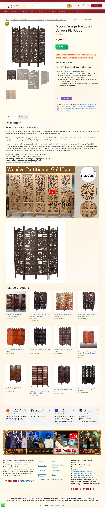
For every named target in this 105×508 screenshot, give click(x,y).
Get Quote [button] (96, 5)
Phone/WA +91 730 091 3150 (83, 475)
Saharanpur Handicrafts (76, 109)
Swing (42, 11)
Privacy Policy (55, 505)
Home (7, 20)
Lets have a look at (70, 71)
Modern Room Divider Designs (56, 20)
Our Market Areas (44, 479)
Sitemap (62, 505)
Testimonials (42, 470)
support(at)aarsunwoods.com (82, 471)
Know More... (16, 475)
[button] (47, 25)
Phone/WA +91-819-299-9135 (83, 473)
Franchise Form (57, 479)
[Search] (69, 6)
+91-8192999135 (89, 1)
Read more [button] (58, 424)
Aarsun (67, 111)
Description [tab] (12, 117)
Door (72, 11)
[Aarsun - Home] (8, 5)
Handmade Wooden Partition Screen (52, 144)
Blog (79, 11)
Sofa (33, 11)
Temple (15, 11)
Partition (24, 11)
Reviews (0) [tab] (23, 117)
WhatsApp (61, 47)
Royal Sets (63, 11)
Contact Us (41, 461)
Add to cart (66, 98)
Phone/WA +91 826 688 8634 (83, 477)
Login (53, 461)
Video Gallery (56, 470)
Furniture (52, 11)
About (6, 11)
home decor (63, 109)
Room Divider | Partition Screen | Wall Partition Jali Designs (28, 20)
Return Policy (42, 466)
